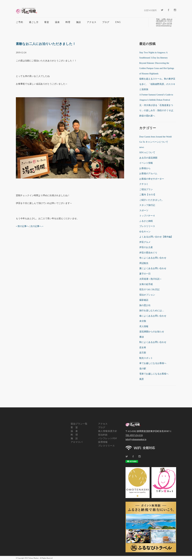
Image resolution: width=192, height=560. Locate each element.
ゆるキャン (145, 231)
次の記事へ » (36, 226)
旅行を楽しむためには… (151, 310)
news (141, 147)
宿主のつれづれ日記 (149, 289)
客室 (46, 22)
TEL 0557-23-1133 (134, 435)
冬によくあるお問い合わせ (152, 258)
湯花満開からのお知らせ (151, 331)
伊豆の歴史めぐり (148, 252)
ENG (118, 22)
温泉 (57, 22)
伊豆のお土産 (146, 247)
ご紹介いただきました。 (151, 200)
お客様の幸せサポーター (151, 179)
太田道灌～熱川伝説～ (150, 279)
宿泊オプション (147, 295)
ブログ (105, 22)
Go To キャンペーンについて (153, 142)
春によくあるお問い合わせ (152, 316)
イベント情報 (146, 163)
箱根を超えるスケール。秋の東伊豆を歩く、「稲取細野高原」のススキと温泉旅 (157, 84)
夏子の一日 (145, 273)
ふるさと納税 (146, 221)
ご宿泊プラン (146, 189)
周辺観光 (143, 263)
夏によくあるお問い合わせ (152, 268)
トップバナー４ (147, 215)
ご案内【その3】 (147, 194)
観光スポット (146, 358)
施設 (78, 22)
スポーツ (143, 210)
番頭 (141, 337)
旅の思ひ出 (145, 305)
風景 (141, 379)
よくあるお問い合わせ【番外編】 (156, 237)
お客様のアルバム (148, 173)
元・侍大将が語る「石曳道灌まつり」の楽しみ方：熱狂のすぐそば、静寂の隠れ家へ (157, 110)
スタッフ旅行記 (147, 205)
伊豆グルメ (145, 242)
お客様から (145, 168)
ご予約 (19, 22)
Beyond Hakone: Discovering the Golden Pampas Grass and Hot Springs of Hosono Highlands (156, 68)
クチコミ (143, 184)
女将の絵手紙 (146, 284)
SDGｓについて (147, 152)
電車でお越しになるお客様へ (154, 374)
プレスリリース (147, 226)
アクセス (91, 22)
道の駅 (142, 368)
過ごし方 (34, 22)
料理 (67, 22)
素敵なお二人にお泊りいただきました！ (46, 44)
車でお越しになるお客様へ (152, 363)
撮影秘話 (143, 300)
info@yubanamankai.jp (136, 439)
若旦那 (142, 352)
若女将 (142, 347)
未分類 (142, 321)
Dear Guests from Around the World (155, 136)
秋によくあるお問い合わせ (152, 342)
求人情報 (143, 326)
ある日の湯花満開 (148, 158)
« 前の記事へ (22, 226)
